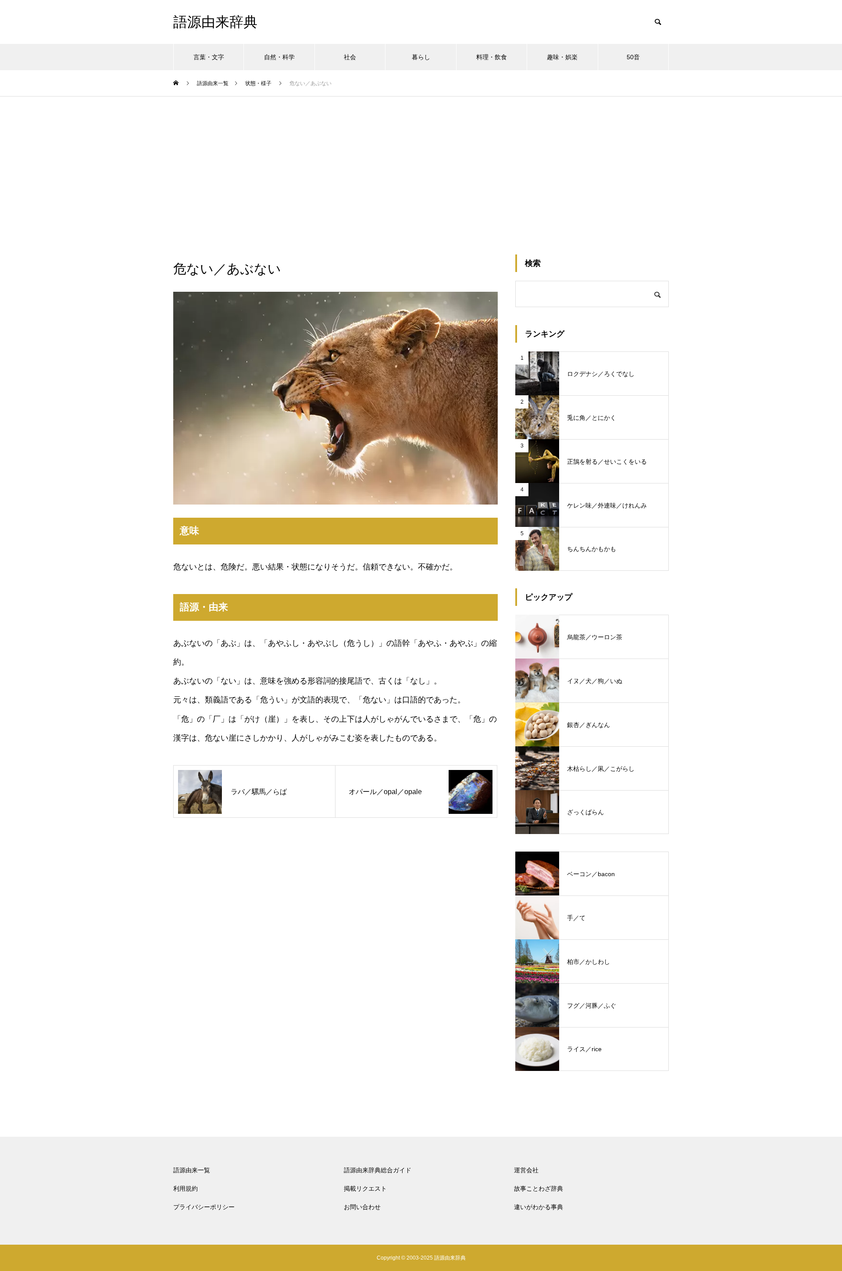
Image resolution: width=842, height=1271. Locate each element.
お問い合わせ (362, 1206)
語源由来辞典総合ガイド (377, 1170)
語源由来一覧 (191, 1170)
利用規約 (185, 1188)
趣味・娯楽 (562, 57)
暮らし (421, 57)
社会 (350, 57)
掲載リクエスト (365, 1188)
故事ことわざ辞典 (538, 1188)
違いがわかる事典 (538, 1206)
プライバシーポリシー (204, 1206)
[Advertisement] (421, 162)
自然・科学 (279, 57)
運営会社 (526, 1170)
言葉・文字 (208, 57)
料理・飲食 (491, 57)
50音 (633, 57)
